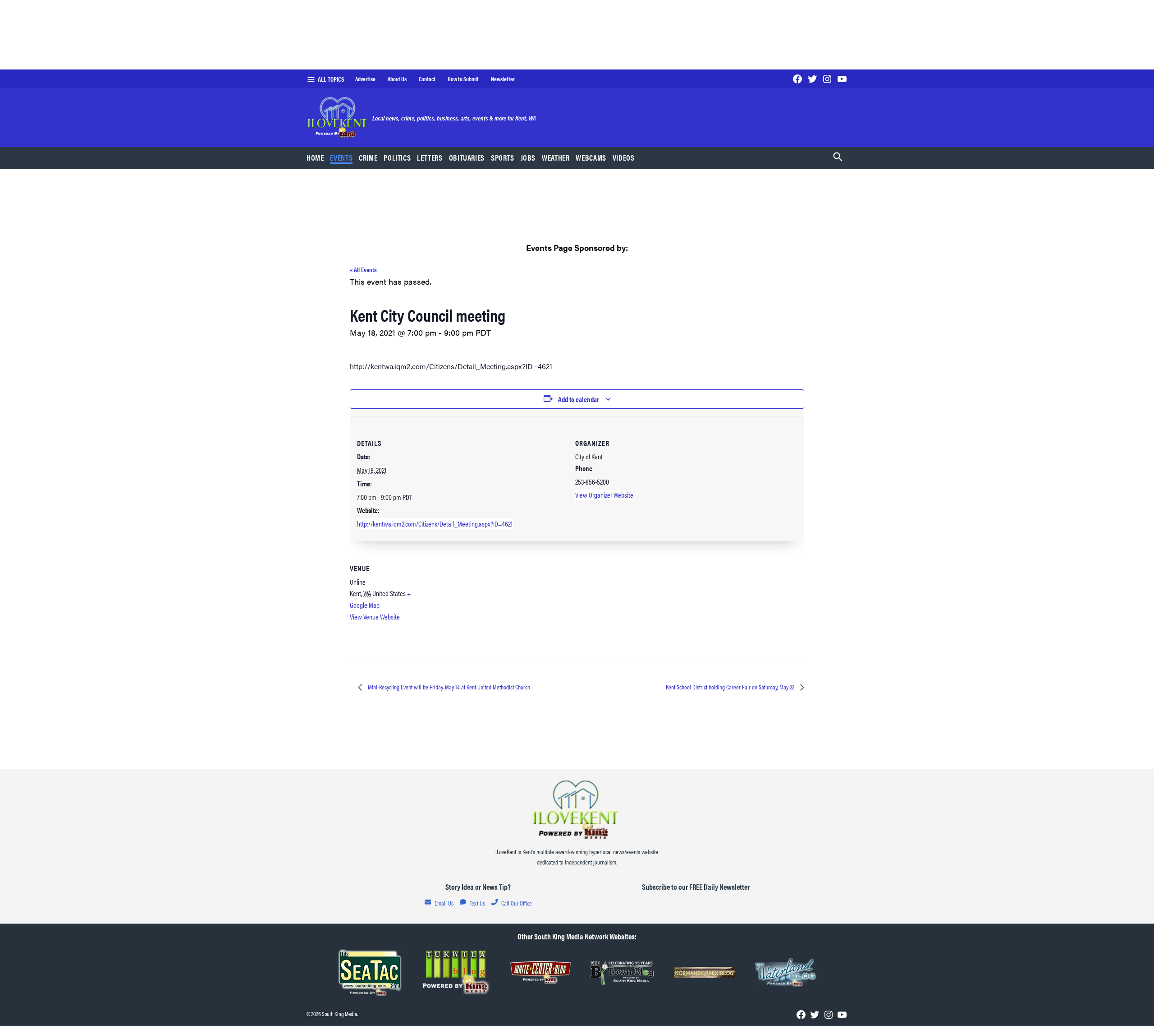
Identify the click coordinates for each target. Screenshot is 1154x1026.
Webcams (591, 157)
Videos (624, 157)
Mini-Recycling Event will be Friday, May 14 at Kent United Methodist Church (448, 686)
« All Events (363, 269)
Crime (368, 157)
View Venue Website (375, 616)
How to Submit (463, 79)
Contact (427, 79)
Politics (397, 157)
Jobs (528, 157)
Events (341, 157)
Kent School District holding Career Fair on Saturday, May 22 (731, 686)
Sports (502, 157)
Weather (555, 157)
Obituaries (467, 157)
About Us (397, 79)
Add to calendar (578, 399)
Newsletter (503, 79)
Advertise (365, 79)
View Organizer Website (604, 495)
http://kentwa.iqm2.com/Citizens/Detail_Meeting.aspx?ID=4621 (435, 523)
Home (315, 157)
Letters (429, 157)
